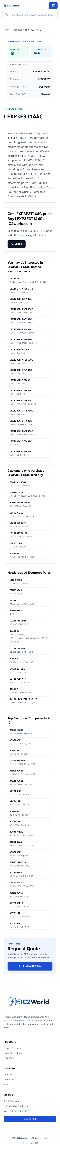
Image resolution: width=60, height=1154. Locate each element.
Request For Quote (13, 1053)
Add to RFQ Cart (32, 966)
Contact (34, 1143)
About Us (8, 1074)
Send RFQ (16, 244)
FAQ (6, 1084)
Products (17, 29)
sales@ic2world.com (19, 1106)
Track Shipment (12, 1101)
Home (7, 29)
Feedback (9, 1058)
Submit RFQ (30, 1119)
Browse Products (12, 1048)
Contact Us (9, 1079)
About (24, 1143)
